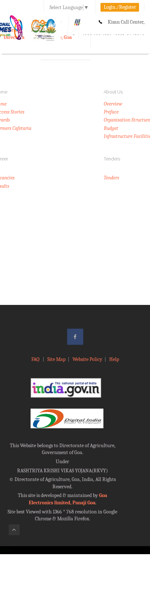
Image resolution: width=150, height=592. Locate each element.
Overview (113, 104)
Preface (111, 112)
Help (114, 359)
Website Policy (87, 359)
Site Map (56, 359)
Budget (111, 128)
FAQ (35, 359)
